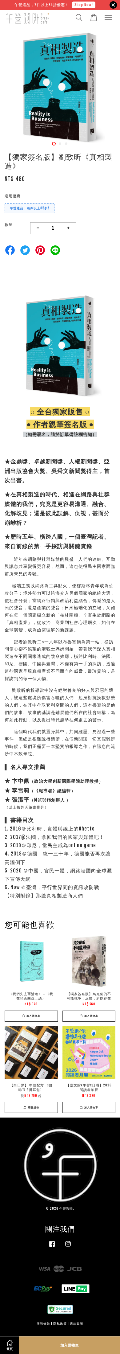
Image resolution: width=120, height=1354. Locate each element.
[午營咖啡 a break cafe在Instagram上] (68, 1247)
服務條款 (43, 1324)
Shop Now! (83, 4)
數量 (9, 224)
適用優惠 (13, 196)
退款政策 (76, 1324)
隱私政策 (60, 1324)
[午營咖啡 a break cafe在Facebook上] (52, 1247)
